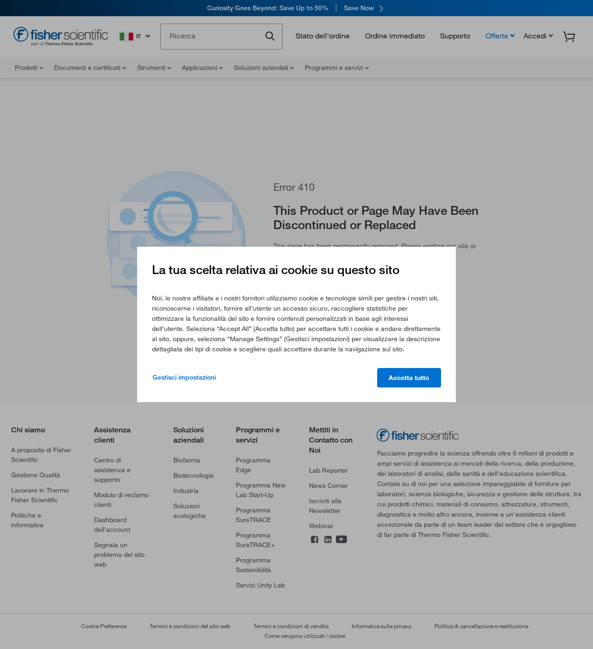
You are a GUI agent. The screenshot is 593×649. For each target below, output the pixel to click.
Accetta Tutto (409, 378)
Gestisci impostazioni (184, 377)
